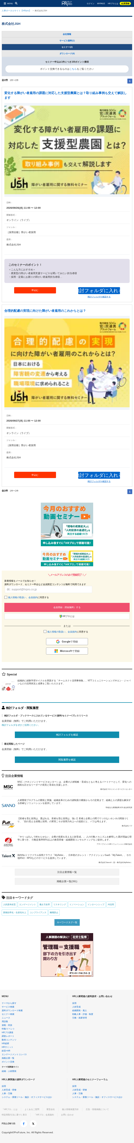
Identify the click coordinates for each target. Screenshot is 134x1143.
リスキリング (59, 904)
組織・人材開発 (9, 1071)
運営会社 (50, 1109)
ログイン (90, 4)
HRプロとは (113, 4)
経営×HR (6, 1051)
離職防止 (54, 912)
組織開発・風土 (79, 1010)
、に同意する (28, 597)
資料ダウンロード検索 (12, 1010)
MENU (10, 3)
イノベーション (76, 904)
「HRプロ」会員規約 (44, 1115)
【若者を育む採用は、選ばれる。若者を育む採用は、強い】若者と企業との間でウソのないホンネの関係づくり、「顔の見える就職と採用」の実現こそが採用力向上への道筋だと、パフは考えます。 (74, 822)
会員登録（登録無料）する (67, 607)
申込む (35, 290)
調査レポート (8, 1036)
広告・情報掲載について (97, 1109)
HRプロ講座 (7, 1032)
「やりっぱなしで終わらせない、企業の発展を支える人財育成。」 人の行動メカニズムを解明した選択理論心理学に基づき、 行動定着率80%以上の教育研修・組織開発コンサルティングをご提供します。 (74, 840)
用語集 (5, 1021)
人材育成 (76, 1007)
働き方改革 (44, 904)
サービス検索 (8, 1007)
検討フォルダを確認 (67, 734)
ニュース (6, 1018)
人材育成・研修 (9, 1090)
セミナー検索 (8, 1014)
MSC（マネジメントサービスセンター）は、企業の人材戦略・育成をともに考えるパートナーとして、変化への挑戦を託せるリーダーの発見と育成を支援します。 (74, 785)
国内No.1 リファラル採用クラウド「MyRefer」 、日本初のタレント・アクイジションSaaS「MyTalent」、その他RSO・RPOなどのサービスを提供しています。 (74, 858)
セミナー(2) (67, 47)
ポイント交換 (8, 1062)
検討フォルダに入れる (99, 290)
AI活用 (111, 904)
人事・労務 (7, 1093)
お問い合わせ (67, 1115)
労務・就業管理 (79, 1018)
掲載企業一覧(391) (67, 881)
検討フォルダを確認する (99, 297)
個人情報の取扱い (17, 597)
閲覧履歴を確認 (67, 759)
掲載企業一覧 (8, 1058)
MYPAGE (101, 4)
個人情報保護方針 (70, 1109)
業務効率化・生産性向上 (14, 912)
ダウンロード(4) (67, 53)
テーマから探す (9, 1003)
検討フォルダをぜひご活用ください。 (21, 725)
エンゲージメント (27, 904)
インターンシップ (96, 904)
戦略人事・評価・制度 (82, 1014)
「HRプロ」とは (9, 1109)
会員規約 (33, 597)
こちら (73, 68)
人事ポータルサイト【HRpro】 (16, 10)
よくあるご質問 (32, 1109)
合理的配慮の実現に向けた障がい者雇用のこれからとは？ (45, 310)
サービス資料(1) (67, 40)
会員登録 (125, 3)
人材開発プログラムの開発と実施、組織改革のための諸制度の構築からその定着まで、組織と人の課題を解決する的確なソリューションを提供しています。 (74, 803)
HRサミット (7, 1047)
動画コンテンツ (9, 1040)
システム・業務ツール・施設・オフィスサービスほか (27, 1097)
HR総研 (5, 1043)
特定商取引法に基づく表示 (14, 1115)
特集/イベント (8, 1029)
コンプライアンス (38, 912)
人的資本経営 (9, 904)
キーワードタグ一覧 (67, 922)
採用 (74, 1003)
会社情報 (67, 34)
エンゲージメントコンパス (14, 1054)
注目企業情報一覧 (67, 872)
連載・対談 (7, 1025)
